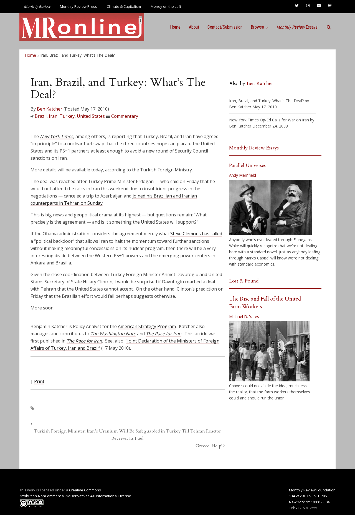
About (194, 27)
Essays (297, 27)
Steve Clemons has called (196, 234)
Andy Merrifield (242, 175)
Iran (53, 116)
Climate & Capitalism (124, 6)
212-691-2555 (306, 507)
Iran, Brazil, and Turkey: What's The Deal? (266, 100)
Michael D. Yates (244, 316)
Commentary (124, 116)
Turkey (67, 116)
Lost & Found (244, 281)
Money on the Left (166, 6)
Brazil (41, 116)
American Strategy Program (147, 326)
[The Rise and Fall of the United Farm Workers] (269, 351)
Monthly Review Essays (254, 147)
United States (91, 116)
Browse (257, 27)
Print (39, 381)
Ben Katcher (49, 109)
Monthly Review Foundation (312, 490)
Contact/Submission (224, 27)
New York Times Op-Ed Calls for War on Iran (269, 119)
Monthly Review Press (78, 6)
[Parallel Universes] (270, 207)
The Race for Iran (84, 341)
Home (175, 27)
